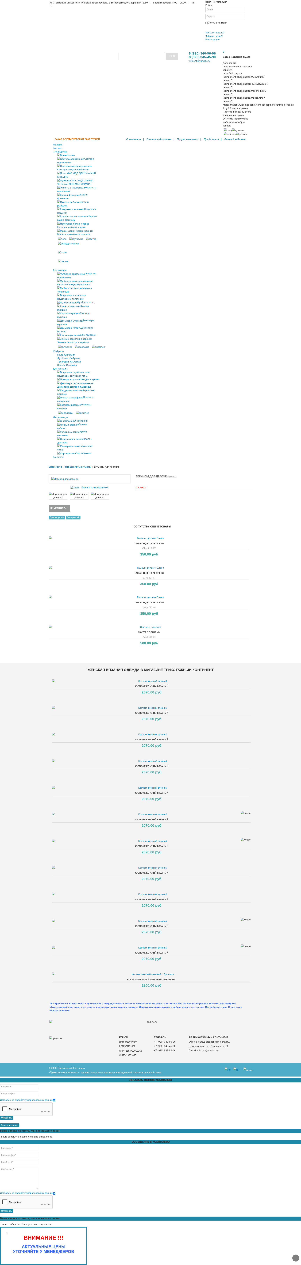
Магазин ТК (55, 467)
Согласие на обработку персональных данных (26, 1099)
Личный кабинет (234, 139)
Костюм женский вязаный (151, 686)
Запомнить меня (217, 22)
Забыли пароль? (214, 32)
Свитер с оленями (149, 632)
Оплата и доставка (158, 139)
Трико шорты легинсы (78, 467)
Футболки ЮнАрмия (68, 358)
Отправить (6, 1118)
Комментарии (59, 508)
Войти (210, 27)
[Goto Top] (295, 1258)
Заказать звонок (9, 1125)
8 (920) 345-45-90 (202, 57)
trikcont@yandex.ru (199, 60)
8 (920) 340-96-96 (202, 53)
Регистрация (212, 39)
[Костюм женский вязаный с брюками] (151, 974)
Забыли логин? (214, 36)
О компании (133, 139)
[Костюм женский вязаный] (151, 681)
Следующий (73, 517)
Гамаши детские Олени (149, 543)
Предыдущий (57, 517)
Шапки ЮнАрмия (67, 365)
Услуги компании (187, 139)
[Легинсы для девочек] (58, 496)
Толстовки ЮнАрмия (69, 361)
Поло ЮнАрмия (66, 354)
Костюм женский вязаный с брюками (151, 979)
